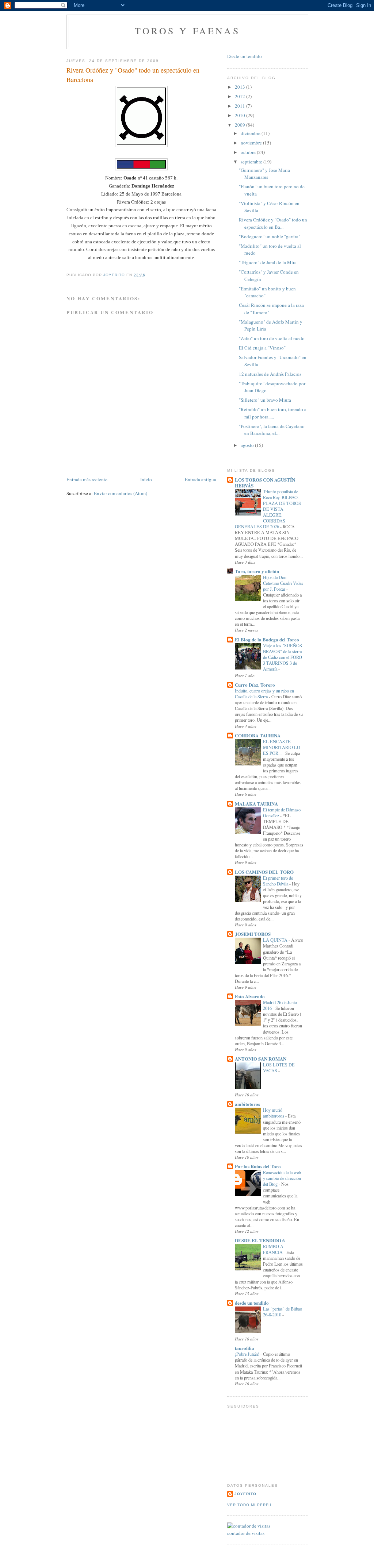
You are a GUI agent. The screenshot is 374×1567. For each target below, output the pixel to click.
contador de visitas (245, 1533)
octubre (249, 152)
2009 (240, 124)
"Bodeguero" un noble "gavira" (269, 236)
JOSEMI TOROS (253, 933)
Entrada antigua (200, 479)
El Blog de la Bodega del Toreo (267, 639)
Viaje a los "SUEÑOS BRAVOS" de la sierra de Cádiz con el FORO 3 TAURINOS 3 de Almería (282, 657)
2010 (240, 115)
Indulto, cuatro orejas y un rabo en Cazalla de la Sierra (264, 693)
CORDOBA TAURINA (257, 735)
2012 (240, 96)
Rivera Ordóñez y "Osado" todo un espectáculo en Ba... (273, 223)
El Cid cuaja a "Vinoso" (262, 347)
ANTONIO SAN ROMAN (260, 1058)
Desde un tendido (244, 56)
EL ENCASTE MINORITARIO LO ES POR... (281, 747)
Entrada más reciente (86, 479)
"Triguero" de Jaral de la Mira (268, 262)
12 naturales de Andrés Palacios (270, 374)
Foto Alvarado (250, 996)
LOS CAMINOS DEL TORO (264, 871)
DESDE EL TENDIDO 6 (260, 1240)
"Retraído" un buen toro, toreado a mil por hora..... (272, 413)
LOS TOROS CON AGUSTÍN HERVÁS (265, 482)
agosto (248, 445)
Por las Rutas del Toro (258, 1166)
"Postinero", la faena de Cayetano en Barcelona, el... (272, 430)
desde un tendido (252, 1302)
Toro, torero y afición (257, 571)
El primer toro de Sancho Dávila (278, 881)
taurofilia (244, 1347)
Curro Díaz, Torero (255, 684)
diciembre (251, 133)
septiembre (252, 161)
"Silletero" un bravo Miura (265, 400)
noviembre (252, 142)
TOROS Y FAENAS (187, 30)
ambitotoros (247, 1103)
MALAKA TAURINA (256, 803)
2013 (240, 87)
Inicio (146, 479)
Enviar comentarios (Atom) (120, 493)
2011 (240, 106)
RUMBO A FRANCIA (273, 1249)
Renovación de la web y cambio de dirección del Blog (282, 1178)
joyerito (245, 1494)
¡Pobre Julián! (247, 1354)
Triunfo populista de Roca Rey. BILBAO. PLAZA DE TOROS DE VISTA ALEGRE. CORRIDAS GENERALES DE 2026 (268, 509)
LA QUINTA (276, 940)
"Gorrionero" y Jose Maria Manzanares (264, 174)
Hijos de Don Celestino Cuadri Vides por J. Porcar (283, 583)
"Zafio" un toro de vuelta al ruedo (272, 338)
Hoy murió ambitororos (274, 1113)
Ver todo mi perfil (249, 1505)
